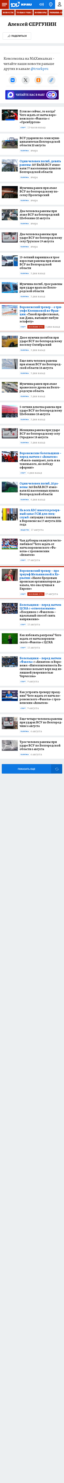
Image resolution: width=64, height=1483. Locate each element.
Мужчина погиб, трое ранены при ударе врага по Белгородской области (41, 287)
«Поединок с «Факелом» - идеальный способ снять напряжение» (40, 612)
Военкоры (41, 12)
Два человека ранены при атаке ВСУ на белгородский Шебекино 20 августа (39, 214)
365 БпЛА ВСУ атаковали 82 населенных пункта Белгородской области (39, 489)
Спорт (23, 128)
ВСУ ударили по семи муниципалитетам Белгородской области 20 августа (40, 141)
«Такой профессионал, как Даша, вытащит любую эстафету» (41, 314)
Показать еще (26, 769)
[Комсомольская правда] (21, 4)
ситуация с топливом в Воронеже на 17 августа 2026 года (40, 517)
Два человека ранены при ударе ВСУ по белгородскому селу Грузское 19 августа (41, 237)
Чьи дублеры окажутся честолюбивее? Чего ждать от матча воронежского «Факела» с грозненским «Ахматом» (41, 548)
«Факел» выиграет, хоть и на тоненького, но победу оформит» (40, 460)
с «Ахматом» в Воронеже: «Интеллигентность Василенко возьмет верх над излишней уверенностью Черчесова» (41, 667)
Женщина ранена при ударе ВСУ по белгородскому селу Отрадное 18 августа (40, 433)
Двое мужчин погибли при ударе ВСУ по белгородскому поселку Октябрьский (41, 341)
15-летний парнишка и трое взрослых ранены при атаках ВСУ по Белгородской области (40, 262)
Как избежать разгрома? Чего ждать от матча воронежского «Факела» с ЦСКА (40, 638)
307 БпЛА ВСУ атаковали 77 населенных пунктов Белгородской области (40, 166)
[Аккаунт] (59, 4)
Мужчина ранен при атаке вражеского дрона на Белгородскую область (40, 387)
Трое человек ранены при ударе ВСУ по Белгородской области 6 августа (40, 745)
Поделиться (19, 36)
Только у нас (24, 12)
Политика (24, 151)
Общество (24, 530)
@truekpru (39, 68)
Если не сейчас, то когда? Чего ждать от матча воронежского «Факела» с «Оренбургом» (38, 117)
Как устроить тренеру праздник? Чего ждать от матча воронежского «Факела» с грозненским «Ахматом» (40, 697)
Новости (8, 12)
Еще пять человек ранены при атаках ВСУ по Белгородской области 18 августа (41, 364)
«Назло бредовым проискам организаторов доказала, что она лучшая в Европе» (40, 579)
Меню (4, 4)
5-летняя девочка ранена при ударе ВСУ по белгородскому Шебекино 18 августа (41, 410)
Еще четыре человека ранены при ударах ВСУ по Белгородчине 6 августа (41, 722)
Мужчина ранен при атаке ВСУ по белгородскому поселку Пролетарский (39, 191)
